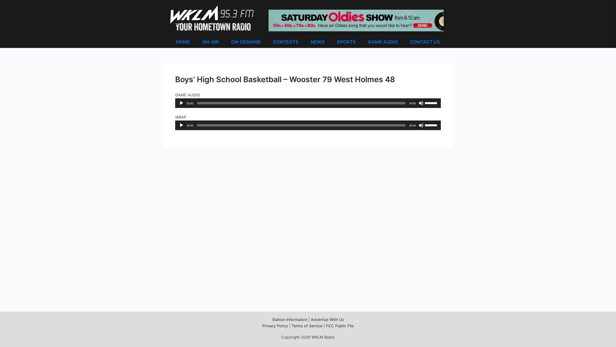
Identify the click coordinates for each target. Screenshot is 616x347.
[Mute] (421, 103)
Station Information (289, 319)
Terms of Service (307, 325)
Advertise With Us (327, 319)
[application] (308, 103)
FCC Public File (340, 325)
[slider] (431, 102)
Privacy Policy (275, 325)
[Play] (181, 103)
